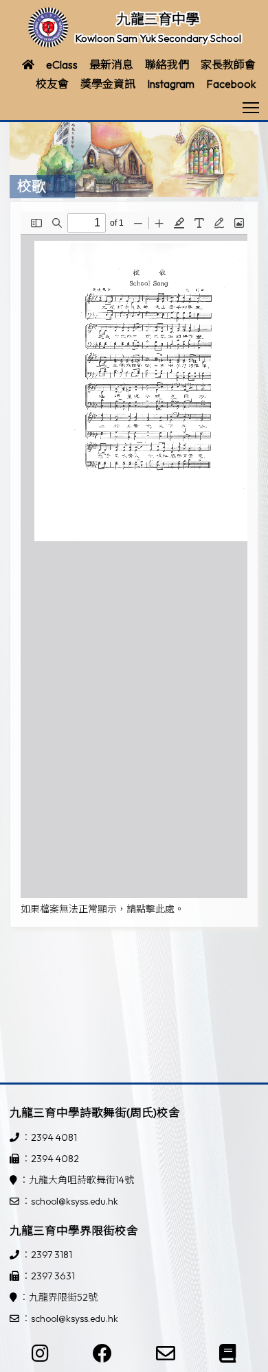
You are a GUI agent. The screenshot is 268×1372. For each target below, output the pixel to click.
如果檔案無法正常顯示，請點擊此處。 (102, 909)
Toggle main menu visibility (251, 107)
